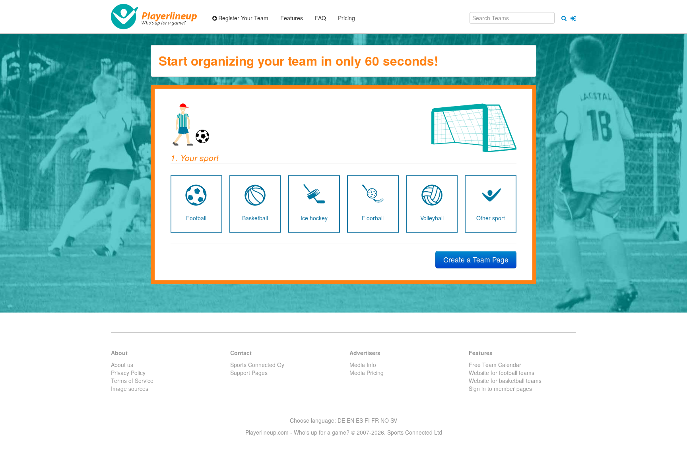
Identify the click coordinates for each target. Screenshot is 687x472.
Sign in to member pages (500, 388)
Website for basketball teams (505, 381)
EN (350, 420)
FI (367, 420)
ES (359, 420)
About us (122, 365)
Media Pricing (366, 373)
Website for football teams (501, 373)
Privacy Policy (128, 373)
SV (393, 420)
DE (341, 420)
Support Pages (249, 373)
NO (384, 420)
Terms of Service (132, 381)
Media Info (362, 365)
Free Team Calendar (495, 365)
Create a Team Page (475, 259)
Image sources (129, 388)
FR (375, 420)
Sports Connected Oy (257, 365)
